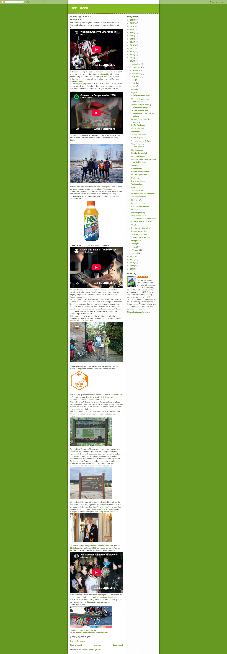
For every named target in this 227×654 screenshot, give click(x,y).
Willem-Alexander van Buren (101, 546)
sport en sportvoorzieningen (103, 597)
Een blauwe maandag (140, 206)
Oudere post (118, 645)
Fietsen (79, 632)
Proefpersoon (136, 168)
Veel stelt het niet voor (140, 96)
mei (134, 86)
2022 (132, 33)
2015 (132, 55)
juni (134, 83)
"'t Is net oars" (103, 507)
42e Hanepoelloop (138, 197)
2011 (132, 260)
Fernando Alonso (138, 181)
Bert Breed (79, 8)
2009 (132, 266)
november (136, 67)
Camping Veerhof (138, 156)
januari (135, 253)
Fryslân (134, 93)
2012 (132, 256)
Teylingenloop (137, 184)
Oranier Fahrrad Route (113, 395)
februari (135, 250)
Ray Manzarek (137, 150)
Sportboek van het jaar (140, 237)
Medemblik (135, 131)
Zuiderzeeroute (137, 128)
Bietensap (135, 178)
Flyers (133, 187)
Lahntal (91, 400)
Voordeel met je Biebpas (141, 141)
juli (133, 80)
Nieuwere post (76, 645)
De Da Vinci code (138, 125)
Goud (133, 225)
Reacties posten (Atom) (91, 650)
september (136, 74)
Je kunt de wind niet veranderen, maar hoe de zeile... (142, 113)
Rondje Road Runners (140, 172)
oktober (135, 70)
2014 (132, 58)
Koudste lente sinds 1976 (141, 222)
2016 (132, 51)
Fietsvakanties (89, 632)
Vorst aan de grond (139, 234)
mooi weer (78, 81)
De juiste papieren (138, 203)
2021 (132, 36)
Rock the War (136, 200)
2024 (132, 26)
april (134, 244)
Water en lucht (137, 165)
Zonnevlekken (137, 190)
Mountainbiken (102, 632)
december (136, 64)
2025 (132, 23)
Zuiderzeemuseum (138, 135)
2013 (132, 61)
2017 (132, 48)
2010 (132, 263)
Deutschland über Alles (140, 228)
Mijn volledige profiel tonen (138, 312)
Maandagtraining (138, 213)
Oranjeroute (136, 241)
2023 (132, 29)
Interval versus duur (139, 231)
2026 (132, 20)
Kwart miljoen (137, 138)
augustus (136, 77)
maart (134, 247)
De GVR (134, 210)
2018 (132, 45)
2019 (132, 42)
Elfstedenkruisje (76, 548)
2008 (132, 269)
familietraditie (103, 74)
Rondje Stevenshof (139, 153)
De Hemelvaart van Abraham (142, 194)
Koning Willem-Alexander (107, 512)
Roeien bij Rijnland (139, 175)
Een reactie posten (77, 641)
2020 (132, 39)
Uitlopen (134, 89)
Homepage (97, 645)
